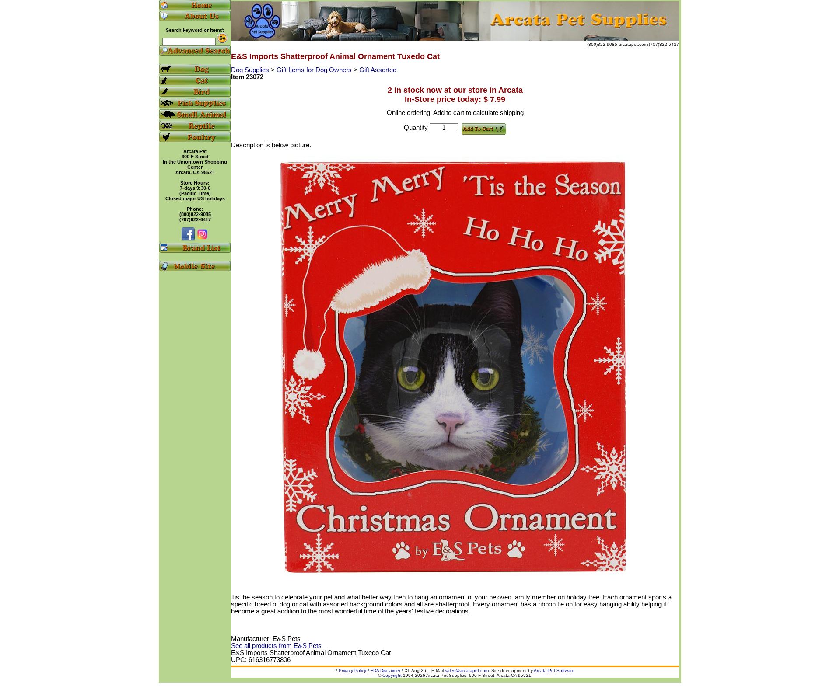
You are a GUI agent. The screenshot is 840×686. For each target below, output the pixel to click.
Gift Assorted (377, 69)
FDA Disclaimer (385, 670)
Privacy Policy (352, 670)
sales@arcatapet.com (467, 670)
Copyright (392, 675)
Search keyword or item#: (195, 30)
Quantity (416, 127)
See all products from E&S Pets (276, 645)
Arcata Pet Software (554, 670)
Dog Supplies (251, 69)
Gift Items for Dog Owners (315, 69)
